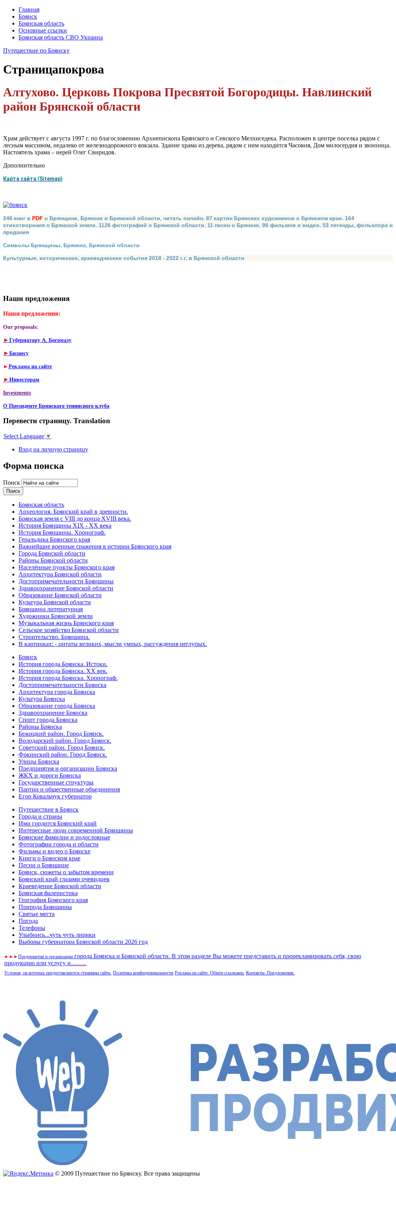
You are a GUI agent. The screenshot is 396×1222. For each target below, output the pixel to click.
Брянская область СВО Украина (61, 37)
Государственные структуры (56, 782)
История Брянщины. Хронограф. (62, 532)
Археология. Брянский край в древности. (73, 511)
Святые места (37, 914)
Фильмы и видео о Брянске (54, 851)
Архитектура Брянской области (60, 574)
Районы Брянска (40, 726)
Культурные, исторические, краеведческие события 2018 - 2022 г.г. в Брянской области (123, 258)
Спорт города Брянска (48, 719)
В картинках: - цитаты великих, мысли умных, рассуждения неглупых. (113, 644)
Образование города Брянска (57, 705)
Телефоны (32, 928)
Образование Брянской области (60, 595)
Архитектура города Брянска (57, 692)
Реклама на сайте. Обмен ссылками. (209, 973)
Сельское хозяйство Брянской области (69, 630)
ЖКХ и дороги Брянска (50, 775)
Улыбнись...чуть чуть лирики (57, 934)
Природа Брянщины (45, 907)
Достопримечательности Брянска (62, 685)
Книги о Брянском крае (49, 858)
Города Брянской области (52, 553)
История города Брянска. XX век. (63, 671)
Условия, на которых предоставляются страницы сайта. (57, 973)
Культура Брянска (42, 699)
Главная (29, 9)
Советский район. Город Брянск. (62, 747)
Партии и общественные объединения (69, 789)
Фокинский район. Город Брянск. (63, 754)
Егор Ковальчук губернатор (55, 796)
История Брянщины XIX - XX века (65, 525)
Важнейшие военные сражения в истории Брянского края (95, 546)
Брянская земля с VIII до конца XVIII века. (75, 518)
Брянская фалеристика (48, 893)
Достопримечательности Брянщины (66, 581)
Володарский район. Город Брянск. (65, 740)
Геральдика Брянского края (54, 539)
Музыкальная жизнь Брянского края (66, 623)
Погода (28, 921)
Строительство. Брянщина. (54, 637)
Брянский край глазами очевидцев (64, 879)
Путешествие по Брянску (36, 50)
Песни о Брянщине (44, 865)
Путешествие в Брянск (49, 809)
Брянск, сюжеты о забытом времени (66, 872)
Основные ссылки (43, 30)
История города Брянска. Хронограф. (68, 678)
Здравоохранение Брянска (53, 712)
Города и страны (40, 816)
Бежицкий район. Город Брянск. (61, 733)
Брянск (28, 16)
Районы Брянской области (53, 560)
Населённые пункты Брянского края (66, 567)
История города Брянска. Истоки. (63, 664)
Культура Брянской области (55, 602)
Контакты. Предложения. (270, 973)
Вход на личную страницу (53, 449)
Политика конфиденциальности (143, 973)
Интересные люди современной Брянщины (76, 830)
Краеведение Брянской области (60, 886)
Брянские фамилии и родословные (64, 837)
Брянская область (41, 23)
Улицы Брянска (39, 761)
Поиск (12, 482)
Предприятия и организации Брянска (68, 768)
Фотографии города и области (59, 844)
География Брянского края (53, 900)
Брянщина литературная (51, 609)
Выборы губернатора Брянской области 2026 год (83, 941)
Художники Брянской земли (56, 616)
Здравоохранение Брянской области (66, 588)
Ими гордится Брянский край (58, 823)
